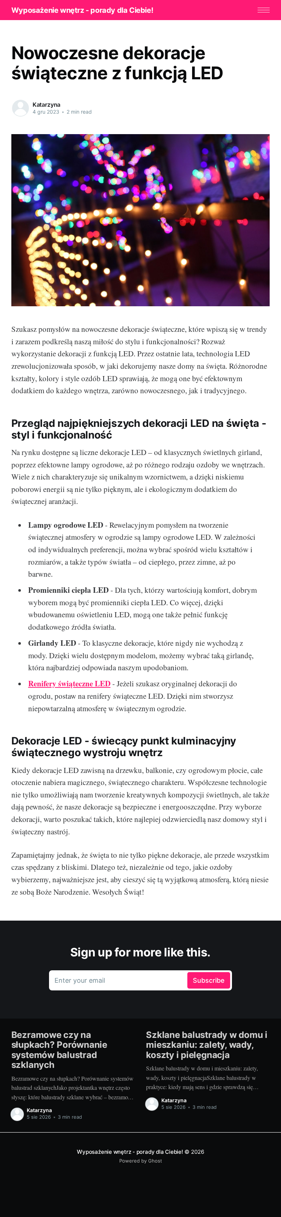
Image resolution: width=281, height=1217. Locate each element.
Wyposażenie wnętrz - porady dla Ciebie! (82, 10)
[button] (264, 10)
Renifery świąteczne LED (69, 683)
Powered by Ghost (140, 1161)
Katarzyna (47, 104)
